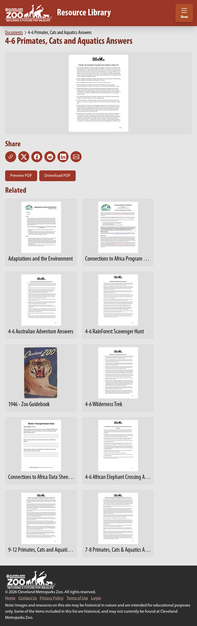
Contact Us (27, 598)
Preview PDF (21, 176)
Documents (14, 32)
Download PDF (57, 176)
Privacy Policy (52, 598)
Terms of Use (77, 598)
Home (10, 598)
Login (96, 598)
